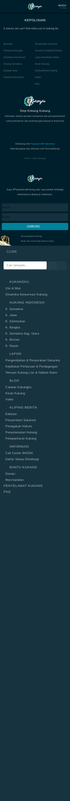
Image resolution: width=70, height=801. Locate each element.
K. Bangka (12, 327)
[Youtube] (35, 129)
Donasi (10, 473)
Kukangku (19, 282)
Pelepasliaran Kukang (20, 438)
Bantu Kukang (23, 467)
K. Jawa (11, 315)
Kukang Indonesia (27, 302)
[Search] (52, 265)
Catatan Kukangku (18, 387)
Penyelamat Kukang (23, 486)
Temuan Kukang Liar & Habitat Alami (31, 372)
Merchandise (14, 480)
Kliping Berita (23, 407)
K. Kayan (11, 345)
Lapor (15, 354)
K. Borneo (12, 339)
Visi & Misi (13, 288)
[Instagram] (43, 129)
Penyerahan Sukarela (20, 420)
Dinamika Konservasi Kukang (26, 294)
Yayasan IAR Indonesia (43, 144)
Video (9, 399)
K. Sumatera (14, 309)
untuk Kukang (62, 7)
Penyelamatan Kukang (21, 432)
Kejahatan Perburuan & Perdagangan (31, 366)
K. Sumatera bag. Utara (22, 333)
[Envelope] (52, 129)
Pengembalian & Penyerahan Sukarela (32, 360)
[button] (35, 282)
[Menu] (5, 6)
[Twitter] (26, 129)
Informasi (19, 446)
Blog (14, 380)
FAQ (7, 491)
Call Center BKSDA (19, 453)
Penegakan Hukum (18, 426)
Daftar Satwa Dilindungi (22, 459)
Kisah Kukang (15, 393)
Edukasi (11, 414)
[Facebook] (17, 129)
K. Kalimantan (15, 321)
